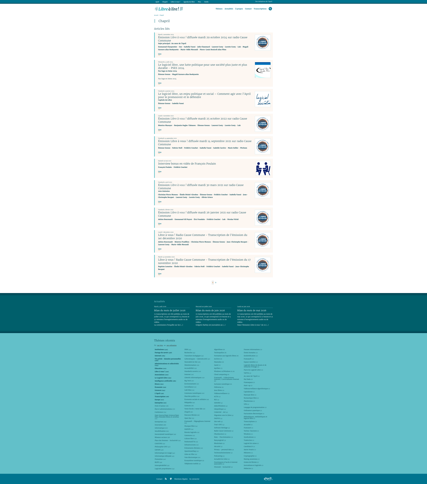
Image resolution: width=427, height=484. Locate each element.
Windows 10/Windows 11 (224, 371)
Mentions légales (181, 479)
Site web (218, 421)
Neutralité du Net (192, 362)
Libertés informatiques (194, 378)
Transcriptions (260, 9)
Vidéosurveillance (221, 393)
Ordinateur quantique (253, 410)
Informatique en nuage (165, 453)
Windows (248, 434)
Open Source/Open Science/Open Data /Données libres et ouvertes (167, 417)
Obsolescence (220, 434)
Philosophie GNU (162, 447)
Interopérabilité (162, 465)
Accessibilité (190, 368)
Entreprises (160, 422)
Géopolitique (220, 409)
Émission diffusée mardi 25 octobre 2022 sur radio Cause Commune (202, 120)
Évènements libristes (193, 448)
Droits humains (251, 353)
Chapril (188, 412)
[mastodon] (171, 479)
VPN (246, 404)
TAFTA (247, 373)
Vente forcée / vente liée (194, 409)
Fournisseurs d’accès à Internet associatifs (225, 463)
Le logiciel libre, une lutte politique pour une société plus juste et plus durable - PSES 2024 (202, 66)
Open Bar (189, 418)
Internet (188, 374)
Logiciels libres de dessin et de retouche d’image (255, 366)
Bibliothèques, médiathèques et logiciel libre (255, 417)
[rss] (166, 479)
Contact (248, 9)
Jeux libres (219, 390)
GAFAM (159, 450)
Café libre (189, 390)
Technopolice (220, 353)
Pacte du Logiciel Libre (253, 370)
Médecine (248, 468)
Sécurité (218, 446)
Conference (160, 412)
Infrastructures (191, 445)
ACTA (217, 396)
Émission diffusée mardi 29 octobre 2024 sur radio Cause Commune (202, 39)
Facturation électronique (254, 414)
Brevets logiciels (191, 432)
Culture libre (190, 439)
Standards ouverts (192, 371)
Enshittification (251, 356)
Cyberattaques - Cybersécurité (197, 359)
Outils (206, 2)
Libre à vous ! (175, 2)
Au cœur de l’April (252, 376)
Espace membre (251, 362)
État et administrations (165, 409)
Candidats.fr (249, 446)
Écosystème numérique (194, 460)
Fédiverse (219, 387)
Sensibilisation (162, 431)
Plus (199, 2)
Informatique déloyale (164, 456)
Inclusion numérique (223, 384)
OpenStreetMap (191, 451)
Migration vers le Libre (223, 415)
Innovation (160, 425)
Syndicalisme (250, 437)
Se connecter (194, 479)
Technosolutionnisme (223, 453)
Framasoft (249, 359)
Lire (159, 54)
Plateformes (249, 401)
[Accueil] (168, 9)
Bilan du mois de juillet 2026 (169, 310)
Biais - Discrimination (223, 437)
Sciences (188, 406)
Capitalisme (249, 392)
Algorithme (219, 349)
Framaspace (249, 382)
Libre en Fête (190, 454)
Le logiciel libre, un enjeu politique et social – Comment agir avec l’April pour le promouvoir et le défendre (204, 95)
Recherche (189, 353)
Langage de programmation (255, 407)
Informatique (161, 428)
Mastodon (219, 362)
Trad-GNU (219, 425)
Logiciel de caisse (251, 443)
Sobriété (218, 403)
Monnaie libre (250, 395)
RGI (216, 400)
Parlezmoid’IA (191, 442)
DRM (187, 349)
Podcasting (219, 456)
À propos (239, 9)
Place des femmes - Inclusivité (168, 440)
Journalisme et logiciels (253, 465)
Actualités (229, 9)
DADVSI (218, 418)
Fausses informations (253, 349)
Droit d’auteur (161, 406)
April (157, 2)
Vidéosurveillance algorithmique (257, 389)
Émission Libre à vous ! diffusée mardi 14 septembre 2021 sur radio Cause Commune (205, 142)
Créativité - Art (221, 412)
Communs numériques (194, 393)
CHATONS (160, 444)
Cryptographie (250, 456)
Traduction (249, 440)
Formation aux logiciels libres (226, 356)
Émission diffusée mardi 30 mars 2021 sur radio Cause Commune (201, 186)
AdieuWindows (220, 406)
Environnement (191, 384)
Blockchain (219, 443)
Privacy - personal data (224, 450)
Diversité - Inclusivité (223, 467)
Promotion (160, 459)
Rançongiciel (220, 440)
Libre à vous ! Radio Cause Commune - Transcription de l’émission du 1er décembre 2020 (202, 236)
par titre (160, 345)
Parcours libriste (191, 415)
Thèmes (219, 9)
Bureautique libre (251, 398)
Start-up (248, 385)
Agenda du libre (189, 2)
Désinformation (191, 365)
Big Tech (189, 381)
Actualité (248, 425)
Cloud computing (221, 374)
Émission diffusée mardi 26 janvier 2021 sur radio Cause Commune (202, 214)
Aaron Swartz (250, 450)
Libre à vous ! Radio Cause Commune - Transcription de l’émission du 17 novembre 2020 (204, 261)
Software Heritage (222, 428)
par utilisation (171, 345)
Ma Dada (248, 379)
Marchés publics (191, 396)
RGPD (158, 462)
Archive (218, 359)
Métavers (248, 453)
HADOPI (188, 429)
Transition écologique (193, 356)
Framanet (248, 428)
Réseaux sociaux (162, 437)
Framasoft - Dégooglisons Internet (197, 422)
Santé (217, 365)
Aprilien (218, 368)
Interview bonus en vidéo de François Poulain (187, 163)
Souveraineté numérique (165, 434)
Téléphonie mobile (192, 464)
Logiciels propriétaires (164, 469)
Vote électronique (192, 457)
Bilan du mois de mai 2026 (251, 310)
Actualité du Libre (222, 459)
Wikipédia (189, 403)
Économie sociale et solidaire (196, 399)
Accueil (156, 15)
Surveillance (190, 387)
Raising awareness (252, 459)
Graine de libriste (251, 462)
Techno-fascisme (251, 431)
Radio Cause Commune (223, 431)
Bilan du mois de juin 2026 (210, 310)
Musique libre (190, 426)
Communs (189, 435)
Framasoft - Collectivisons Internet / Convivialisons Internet (226, 379)
